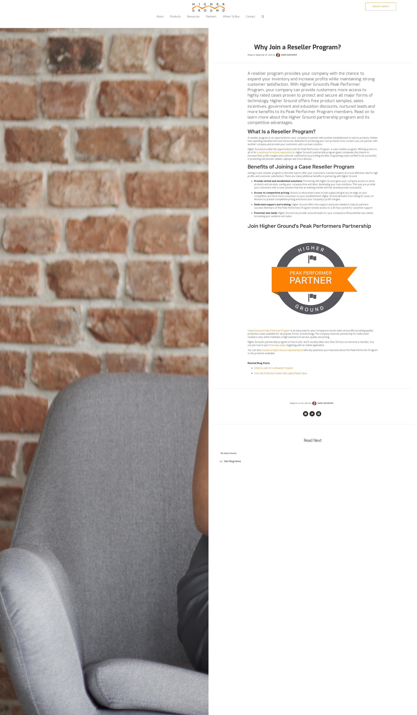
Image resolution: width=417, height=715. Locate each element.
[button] (160, 15)
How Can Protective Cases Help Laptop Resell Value (280, 373)
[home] (208, 6)
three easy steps (277, 345)
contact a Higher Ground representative (282, 350)
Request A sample (381, 6)
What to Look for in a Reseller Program (273, 368)
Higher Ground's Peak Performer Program (269, 331)
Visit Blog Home (232, 461)
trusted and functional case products (276, 152)
